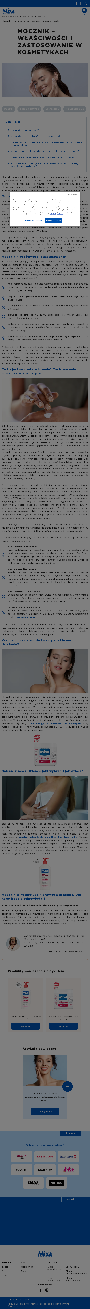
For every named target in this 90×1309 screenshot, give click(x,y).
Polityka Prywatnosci (56, 214)
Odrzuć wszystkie (72, 194)
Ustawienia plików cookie (32, 220)
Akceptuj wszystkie (53, 220)
